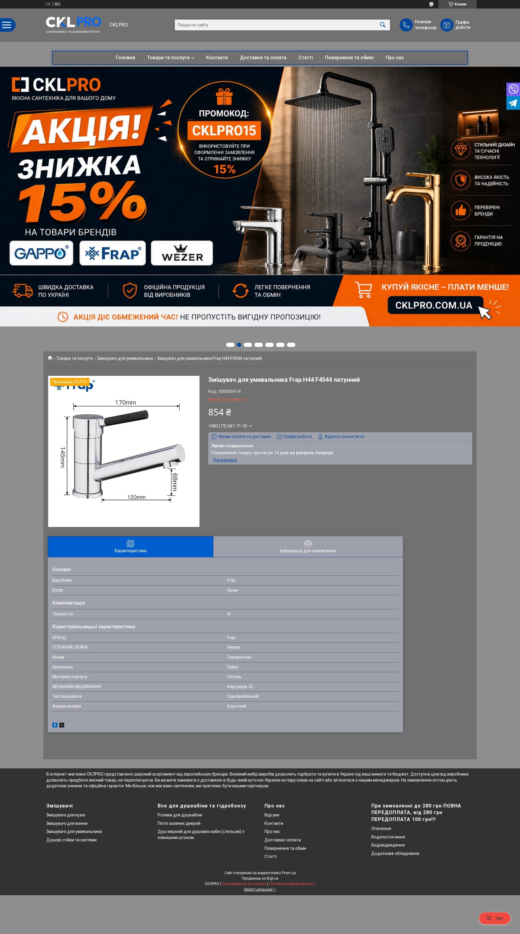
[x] (61, 726)
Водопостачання (388, 836)
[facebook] (54, 726)
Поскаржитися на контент (244, 884)
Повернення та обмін (349, 57)
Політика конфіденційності (292, 884)
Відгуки (272, 815)
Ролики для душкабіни (180, 815)
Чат (499, 918)
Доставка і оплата (283, 840)
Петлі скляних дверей (179, 823)
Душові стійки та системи (71, 840)
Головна (125, 57)
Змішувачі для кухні (65, 815)
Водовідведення (388, 845)
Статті (306, 57)
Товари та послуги (168, 57)
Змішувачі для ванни (67, 823)
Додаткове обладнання (395, 853)
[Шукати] (383, 25)
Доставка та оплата (263, 57)
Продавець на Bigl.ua (260, 878)
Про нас (395, 57)
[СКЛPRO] (75, 24)
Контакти (217, 57)
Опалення (381, 828)
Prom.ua (289, 873)
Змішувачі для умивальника (125, 358)
